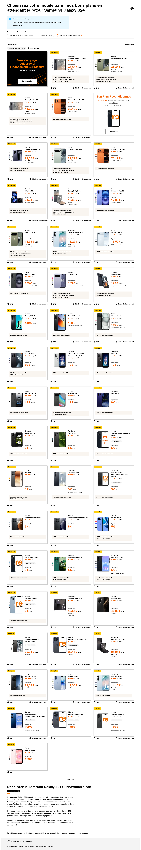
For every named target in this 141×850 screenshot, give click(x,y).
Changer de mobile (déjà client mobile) (21, 35)
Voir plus (70, 780)
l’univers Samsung (25, 820)
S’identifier (16, 25)
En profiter (114, 131)
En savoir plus (27, 81)
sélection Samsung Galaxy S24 (56, 813)
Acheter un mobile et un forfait (70, 35)
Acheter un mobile (46, 35)
